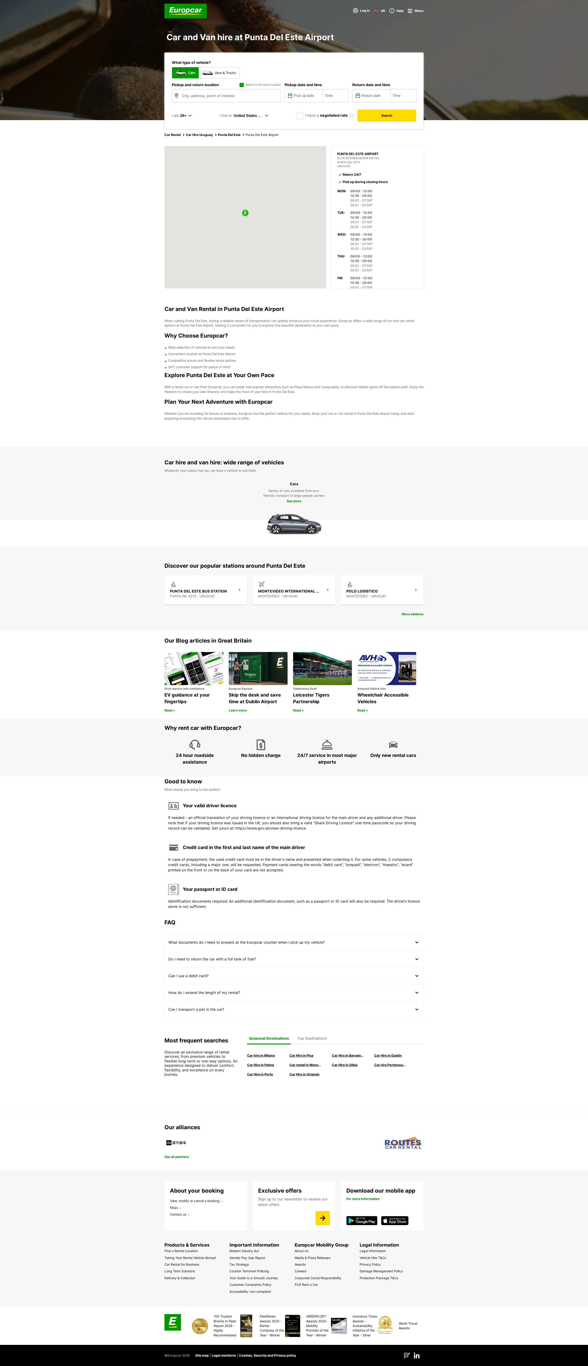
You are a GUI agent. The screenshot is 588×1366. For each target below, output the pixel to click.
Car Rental (172, 135)
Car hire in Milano (261, 1055)
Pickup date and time (303, 84)
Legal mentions (224, 1355)
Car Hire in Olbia (344, 1065)
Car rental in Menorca (305, 1065)
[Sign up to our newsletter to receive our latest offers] (323, 1218)
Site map (202, 1355)
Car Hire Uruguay (199, 135)
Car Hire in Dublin (388, 1055)
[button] (245, 213)
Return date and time (371, 84)
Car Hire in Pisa (301, 1055)
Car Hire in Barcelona (348, 1055)
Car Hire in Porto (260, 1074)
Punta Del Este (229, 135)
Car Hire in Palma (260, 1065)
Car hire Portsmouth (390, 1065)
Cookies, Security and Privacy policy (267, 1355)
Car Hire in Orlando (304, 1074)
